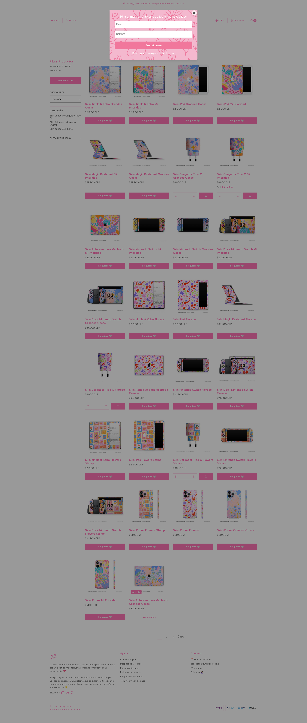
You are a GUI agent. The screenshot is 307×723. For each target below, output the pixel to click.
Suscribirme (153, 45)
